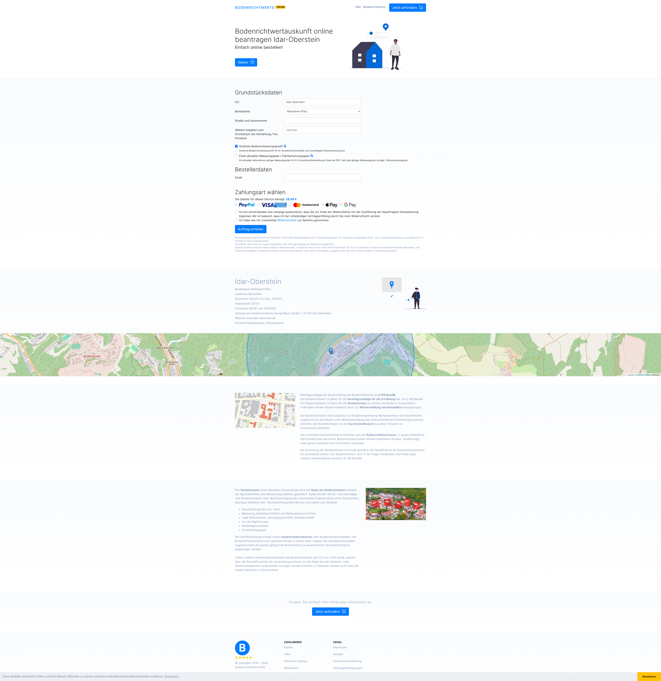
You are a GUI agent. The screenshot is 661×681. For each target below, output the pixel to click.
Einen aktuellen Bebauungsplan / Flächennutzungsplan (274, 156)
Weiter (243, 62)
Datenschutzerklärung (347, 661)
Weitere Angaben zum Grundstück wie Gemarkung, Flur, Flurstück (256, 134)
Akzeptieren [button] (649, 676)
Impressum (340, 647)
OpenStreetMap (643, 374)
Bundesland (242, 111)
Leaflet (630, 374)
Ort (237, 102)
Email (238, 177)
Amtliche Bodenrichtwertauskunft (261, 146)
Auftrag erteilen (251, 229)
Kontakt (338, 654)
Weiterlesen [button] (171, 676)
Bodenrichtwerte (255, 8)
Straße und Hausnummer (251, 120)
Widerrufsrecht (287, 220)
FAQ (358, 7)
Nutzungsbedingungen (347, 668)
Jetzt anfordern (405, 8)
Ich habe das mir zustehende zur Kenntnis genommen (284, 220)
